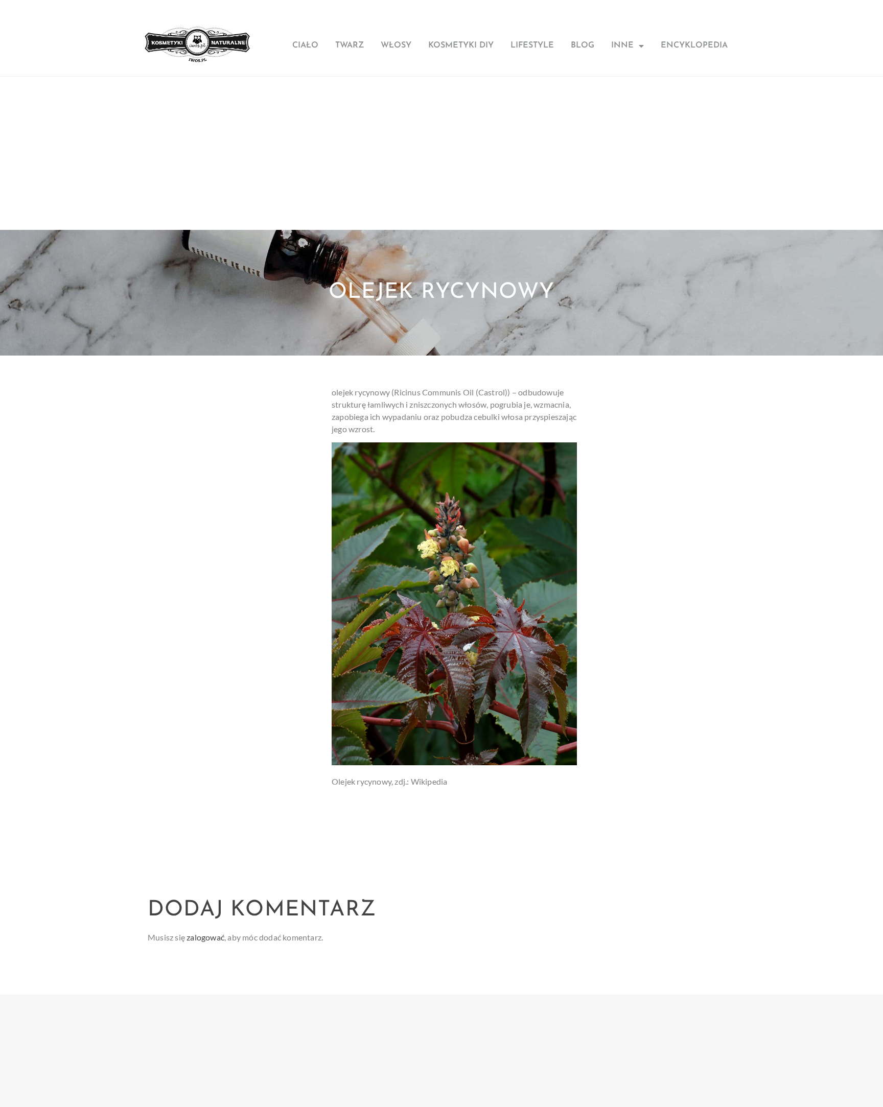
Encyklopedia (694, 45)
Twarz (349, 45)
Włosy (396, 45)
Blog (582, 45)
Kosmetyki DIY (461, 45)
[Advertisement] (441, 153)
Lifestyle (532, 45)
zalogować (205, 937)
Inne (622, 45)
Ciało (305, 45)
